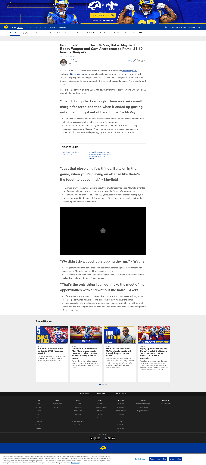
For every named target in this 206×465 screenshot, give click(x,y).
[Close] (202, 459)
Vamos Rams (78, 410)
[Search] (166, 27)
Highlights (100, 414)
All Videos (100, 403)
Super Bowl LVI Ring (78, 421)
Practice (121, 418)
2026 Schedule (57, 403)
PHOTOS (121, 400)
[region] (103, 459)
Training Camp (78, 425)
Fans (121, 421)
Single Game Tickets (143, 410)
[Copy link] (143, 61)
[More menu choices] (69, 27)
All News (78, 403)
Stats (38, 418)
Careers (38, 428)
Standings (57, 407)
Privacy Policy (75, 463)
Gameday (121, 414)
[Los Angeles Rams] (103, 448)
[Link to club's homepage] (6, 27)
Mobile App (78, 414)
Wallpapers (121, 432)
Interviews (100, 410)
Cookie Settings (140, 459)
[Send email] (138, 62)
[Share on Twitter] (134, 62)
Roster (38, 403)
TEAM (38, 400)
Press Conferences (100, 407)
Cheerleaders (100, 418)
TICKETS (143, 400)
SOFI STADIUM (166, 400)
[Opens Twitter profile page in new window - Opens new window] (70, 64)
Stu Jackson (72, 60)
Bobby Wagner (77, 74)
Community (78, 407)
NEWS (78, 400)
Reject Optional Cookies (158, 459)
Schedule (57, 400)
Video (100, 400)
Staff (38, 414)
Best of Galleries (121, 410)
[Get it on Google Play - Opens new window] (110, 439)
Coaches (38, 410)
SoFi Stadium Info (166, 403)
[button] (103, 230)
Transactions (38, 425)
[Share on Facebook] (130, 62)
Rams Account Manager (143, 403)
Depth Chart (38, 407)
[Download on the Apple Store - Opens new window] (95, 438)
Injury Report (38, 421)
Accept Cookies (175, 459)
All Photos (121, 403)
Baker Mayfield (129, 70)
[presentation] (169, 385)
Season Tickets (143, 407)
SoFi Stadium (121, 425)
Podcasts (78, 418)
